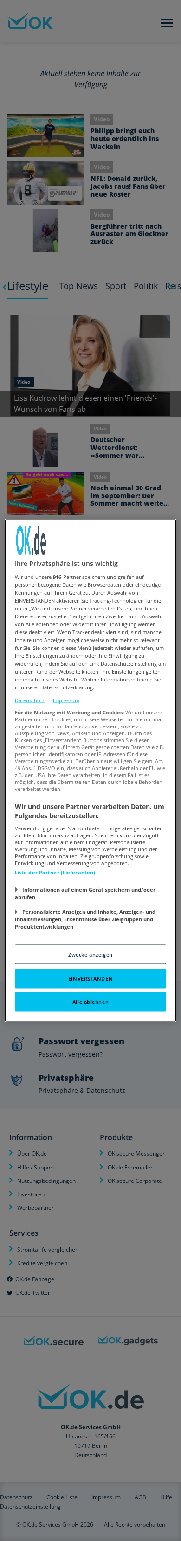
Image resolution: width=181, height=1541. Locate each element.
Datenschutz (30, 699)
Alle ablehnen (90, 1001)
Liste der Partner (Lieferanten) (55, 872)
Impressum (66, 699)
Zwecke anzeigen (90, 954)
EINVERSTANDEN (90, 978)
